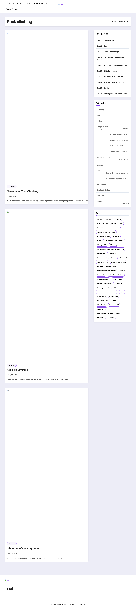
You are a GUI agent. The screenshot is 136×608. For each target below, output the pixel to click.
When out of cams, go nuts (23, 548)
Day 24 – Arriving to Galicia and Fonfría (112, 94)
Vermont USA (114, 305)
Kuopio (113, 253)
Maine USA (123, 258)
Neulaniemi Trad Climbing (22, 191)
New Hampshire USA (116, 275)
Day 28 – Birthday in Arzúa (107, 71)
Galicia (100, 240)
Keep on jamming (17, 369)
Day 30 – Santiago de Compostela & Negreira (111, 58)
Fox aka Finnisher (12, 9)
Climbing (12, 186)
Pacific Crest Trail (26, 3)
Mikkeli (100, 266)
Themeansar (81, 604)
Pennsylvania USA (104, 288)
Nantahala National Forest (107, 270)
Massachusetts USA (119, 262)
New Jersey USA (103, 279)
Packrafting (101, 184)
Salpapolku (119, 288)
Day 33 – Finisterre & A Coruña (109, 40)
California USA (103, 223)
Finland (116, 236)
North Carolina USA (104, 283)
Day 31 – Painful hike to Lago (108, 52)
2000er (109, 219)
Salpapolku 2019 (116, 146)
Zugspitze (111, 317)
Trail (9, 588)
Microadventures (103, 157)
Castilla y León (117, 223)
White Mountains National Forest (109, 313)
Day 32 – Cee (102, 46)
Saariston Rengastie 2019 (116, 179)
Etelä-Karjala (124, 159)
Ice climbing (102, 253)
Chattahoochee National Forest (108, 228)
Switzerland (102, 296)
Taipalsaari (114, 296)
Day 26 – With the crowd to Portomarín (111, 82)
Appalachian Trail (12, 3)
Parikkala (119, 283)
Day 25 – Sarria (103, 88)
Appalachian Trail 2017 (119, 129)
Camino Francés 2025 (118, 134)
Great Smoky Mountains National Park (111, 249)
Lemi (113, 258)
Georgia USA (102, 245)
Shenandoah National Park (107, 292)
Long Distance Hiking (102, 128)
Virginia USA (102, 309)
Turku (115, 300)
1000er (100, 219)
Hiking (99, 121)
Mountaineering (112, 266)
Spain (122, 292)
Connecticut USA (104, 236)
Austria (118, 219)
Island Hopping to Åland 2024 (117, 173)
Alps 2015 (125, 203)
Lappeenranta (102, 258)
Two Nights (102, 305)
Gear (99, 115)
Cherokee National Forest (106, 232)
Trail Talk (100, 196)
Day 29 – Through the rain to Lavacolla (112, 65)
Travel (99, 201)
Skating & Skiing (103, 190)
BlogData (71, 604)
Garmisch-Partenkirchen (115, 240)
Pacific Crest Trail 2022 (119, 140)
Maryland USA (103, 262)
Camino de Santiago (41, 3)
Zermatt (100, 317)
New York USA (118, 279)
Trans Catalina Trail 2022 (119, 151)
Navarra (122, 270)
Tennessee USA (103, 300)
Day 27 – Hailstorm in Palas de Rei (110, 76)
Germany (114, 245)
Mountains (101, 165)
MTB (98, 171)
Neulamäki (101, 275)
